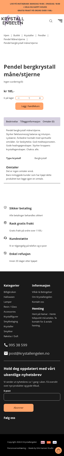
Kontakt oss (38, 301)
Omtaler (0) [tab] (48, 121)
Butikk (16, 35)
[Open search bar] (50, 21)
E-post (7, 391)
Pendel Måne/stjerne (14, 39)
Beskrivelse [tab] (12, 121)
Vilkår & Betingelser (42, 291)
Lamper (8, 301)
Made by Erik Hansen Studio (40, 448)
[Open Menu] (60, 21)
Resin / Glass (10, 306)
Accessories (10, 311)
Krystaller (29, 35)
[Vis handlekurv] (58, 450)
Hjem (6, 35)
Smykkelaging (11, 321)
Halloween (9, 296)
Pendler (42, 35)
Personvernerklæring (16, 448)
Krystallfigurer (11, 316)
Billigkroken (10, 291)
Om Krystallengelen (42, 296)
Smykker (8, 331)
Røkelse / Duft (11, 336)
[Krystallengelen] (13, 21)
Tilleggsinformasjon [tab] (30, 121)
